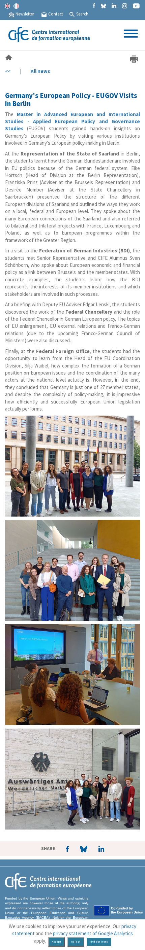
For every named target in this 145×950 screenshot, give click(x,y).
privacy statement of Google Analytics (93, 933)
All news (40, 71)
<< (7, 71)
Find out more (99, 941)
